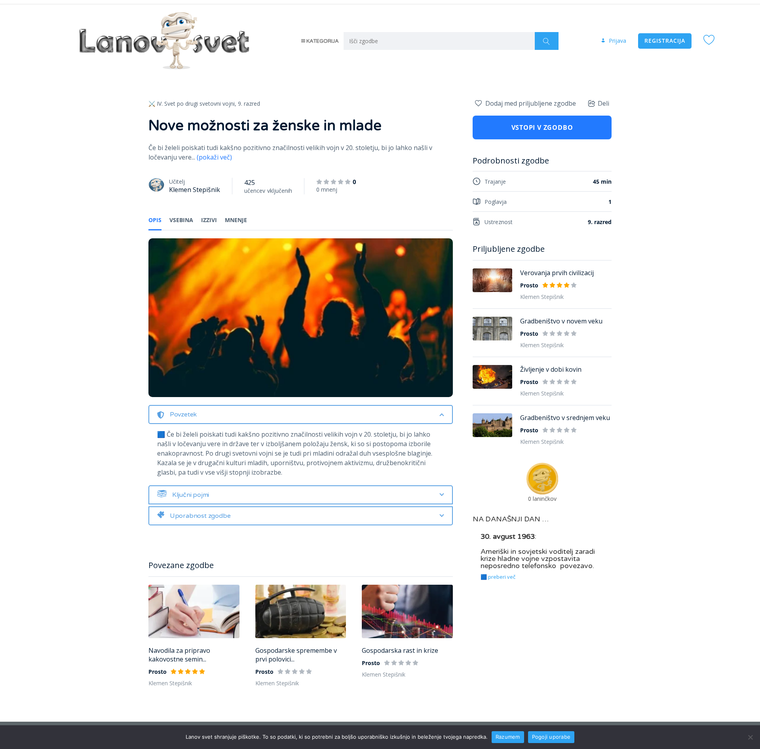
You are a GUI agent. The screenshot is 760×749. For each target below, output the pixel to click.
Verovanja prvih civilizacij (557, 272)
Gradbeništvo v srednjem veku (565, 417)
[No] (750, 737)
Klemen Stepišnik (194, 189)
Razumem (508, 737)
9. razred (249, 103)
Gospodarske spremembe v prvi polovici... (296, 654)
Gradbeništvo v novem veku (561, 321)
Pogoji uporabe (551, 737)
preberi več (501, 576)
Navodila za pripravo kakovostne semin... (179, 654)
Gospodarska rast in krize (400, 650)
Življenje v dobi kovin (550, 369)
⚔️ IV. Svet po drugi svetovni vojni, (192, 103)
